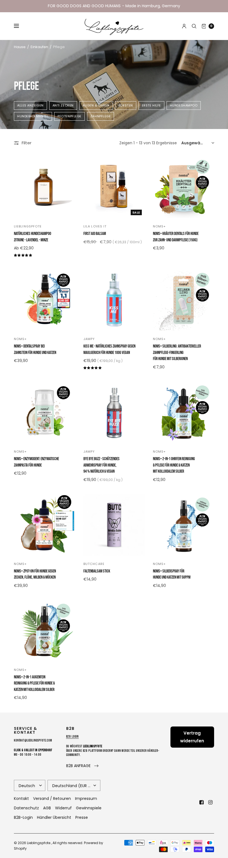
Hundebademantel (33, 116)
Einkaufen (39, 46)
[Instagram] (210, 802)
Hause (20, 46)
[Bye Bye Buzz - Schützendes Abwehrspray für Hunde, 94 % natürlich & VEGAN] (114, 412)
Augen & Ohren (96, 105)
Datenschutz (26, 808)
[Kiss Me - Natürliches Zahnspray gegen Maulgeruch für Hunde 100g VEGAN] (114, 300)
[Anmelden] (184, 26)
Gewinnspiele (88, 808)
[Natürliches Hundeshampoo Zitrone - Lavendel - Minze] (44, 187)
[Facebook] (201, 802)
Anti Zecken (63, 105)
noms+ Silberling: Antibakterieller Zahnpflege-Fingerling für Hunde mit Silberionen (177, 352)
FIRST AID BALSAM (94, 233)
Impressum (86, 798)
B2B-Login (23, 817)
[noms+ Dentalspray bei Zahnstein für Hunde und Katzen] (44, 300)
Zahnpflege (100, 116)
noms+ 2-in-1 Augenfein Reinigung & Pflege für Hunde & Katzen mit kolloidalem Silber (34, 683)
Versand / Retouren (52, 798)
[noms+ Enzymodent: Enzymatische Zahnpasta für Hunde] (44, 412)
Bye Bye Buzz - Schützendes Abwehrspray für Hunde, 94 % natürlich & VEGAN (101, 465)
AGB (47, 808)
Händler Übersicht (54, 817)
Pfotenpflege (69, 116)
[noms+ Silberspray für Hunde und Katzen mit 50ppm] (183, 525)
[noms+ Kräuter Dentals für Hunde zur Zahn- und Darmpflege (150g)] (183, 187)
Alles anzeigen (30, 105)
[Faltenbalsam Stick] (114, 525)
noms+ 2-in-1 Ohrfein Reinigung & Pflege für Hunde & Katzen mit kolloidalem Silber (174, 465)
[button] (82, 766)
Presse (81, 817)
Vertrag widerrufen (192, 737)
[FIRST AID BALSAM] (114, 187)
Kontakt (21, 798)
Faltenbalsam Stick (96, 571)
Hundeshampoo (184, 105)
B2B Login (72, 737)
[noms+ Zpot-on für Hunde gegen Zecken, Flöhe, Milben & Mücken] (44, 525)
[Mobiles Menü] (20, 26)
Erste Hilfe (151, 105)
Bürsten (125, 105)
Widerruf (63, 808)
